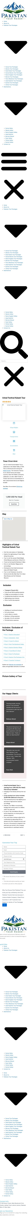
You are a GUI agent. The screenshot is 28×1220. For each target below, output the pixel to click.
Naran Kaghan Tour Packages (13, 75)
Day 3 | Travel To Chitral (12, 641)
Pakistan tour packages (15, 664)
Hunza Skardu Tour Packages (13, 73)
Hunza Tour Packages (11, 67)
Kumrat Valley (9, 142)
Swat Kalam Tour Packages (13, 71)
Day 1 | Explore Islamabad (12, 634)
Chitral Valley (9, 140)
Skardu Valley (9, 130)
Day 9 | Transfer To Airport (12, 660)
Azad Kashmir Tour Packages (13, 81)
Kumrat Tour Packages (11, 82)
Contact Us (7, 144)
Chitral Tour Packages (11, 85)
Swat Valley (8, 138)
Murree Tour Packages (11, 77)
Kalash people (7, 470)
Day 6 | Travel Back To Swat (13, 650)
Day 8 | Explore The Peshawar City (14, 657)
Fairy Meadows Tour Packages (14, 79)
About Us (6, 23)
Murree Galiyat (9, 136)
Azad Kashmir (9, 134)
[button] (14, 175)
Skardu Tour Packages (11, 69)
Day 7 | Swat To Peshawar (12, 654)
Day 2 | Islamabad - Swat (12, 638)
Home (5, 21)
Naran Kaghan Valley (11, 132)
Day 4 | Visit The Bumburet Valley (14, 644)
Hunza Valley (9, 128)
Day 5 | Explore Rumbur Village (13, 647)
